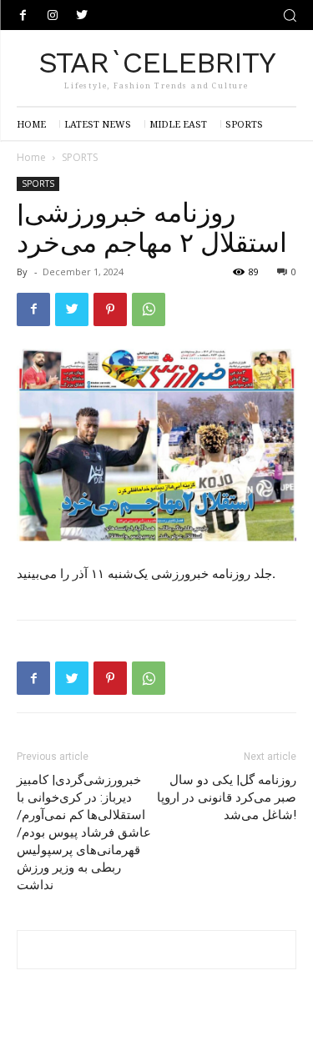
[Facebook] (23, 15)
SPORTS (80, 157)
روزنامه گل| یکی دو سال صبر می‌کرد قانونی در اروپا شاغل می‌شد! (226, 797)
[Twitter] (81, 15)
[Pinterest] (110, 309)
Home (31, 157)
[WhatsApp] (148, 309)
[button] (290, 15)
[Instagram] (52, 15)
